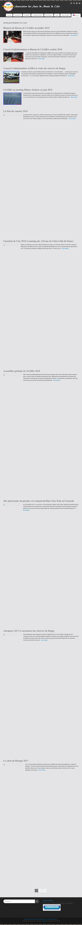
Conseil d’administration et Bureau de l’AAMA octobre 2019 (32, 49)
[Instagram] (77, 3)
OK (36, 901)
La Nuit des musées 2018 (15, 111)
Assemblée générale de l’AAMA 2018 (21, 370)
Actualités (26, 15)
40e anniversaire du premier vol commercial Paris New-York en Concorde (38, 500)
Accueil (9, 15)
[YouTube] (79, 3)
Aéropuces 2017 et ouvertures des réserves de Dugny (28, 630)
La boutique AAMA (37, 15)
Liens (57, 15)
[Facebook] (71, 3)
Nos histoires (49, 15)
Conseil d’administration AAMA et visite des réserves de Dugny (34, 68)
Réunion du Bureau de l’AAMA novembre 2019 (26, 27)
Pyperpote (44, 921)
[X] (74, 3)
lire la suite (74, 35)
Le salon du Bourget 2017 (15, 760)
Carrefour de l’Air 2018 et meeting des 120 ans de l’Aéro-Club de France (38, 241)
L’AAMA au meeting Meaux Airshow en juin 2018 (27, 89)
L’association (18, 15)
